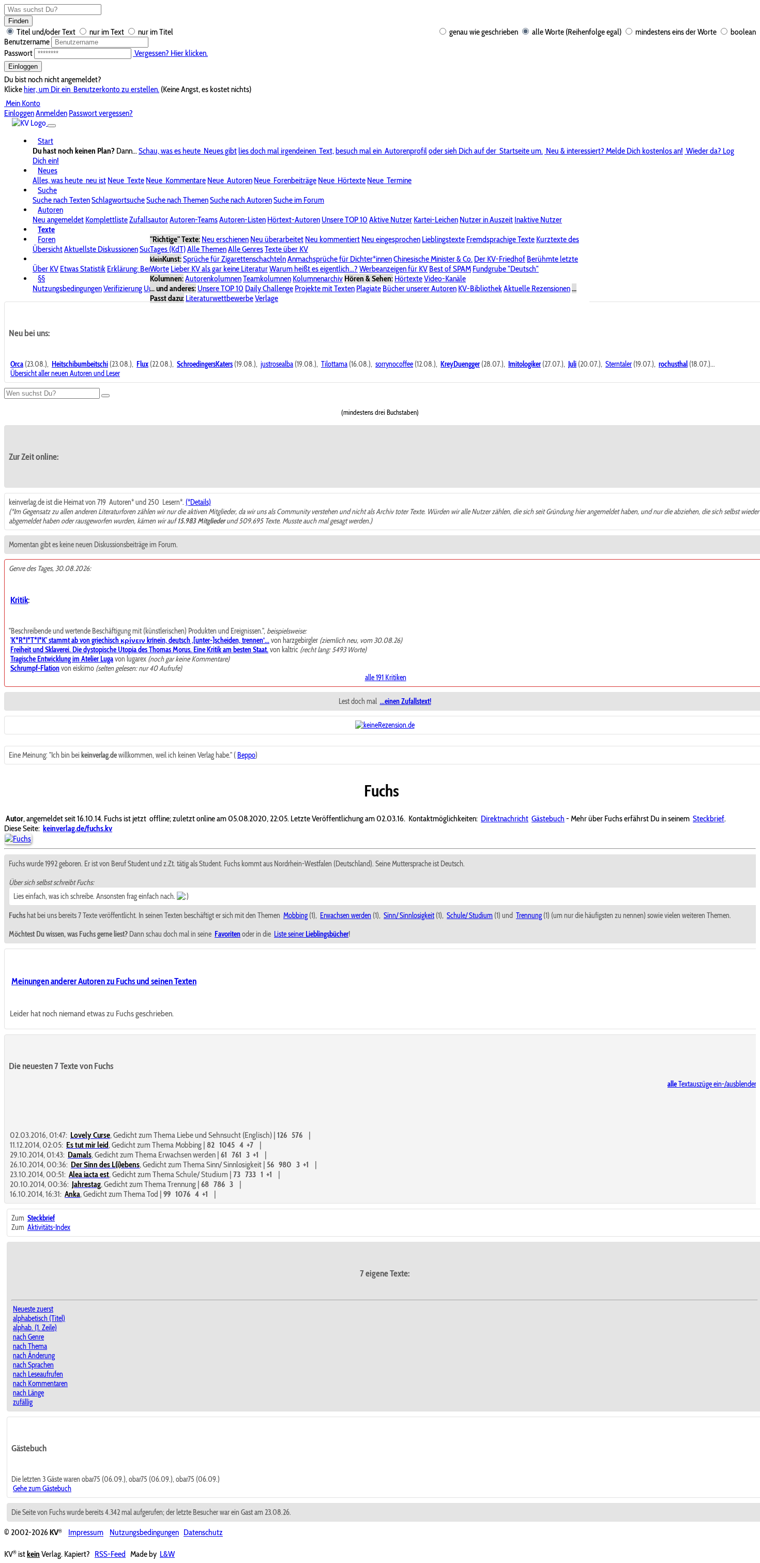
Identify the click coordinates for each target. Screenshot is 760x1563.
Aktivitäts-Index (48, 1227)
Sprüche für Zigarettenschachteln (234, 259)
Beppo (246, 755)
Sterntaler (618, 364)
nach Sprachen (33, 1365)
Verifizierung (122, 288)
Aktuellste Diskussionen (101, 249)
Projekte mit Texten (325, 288)
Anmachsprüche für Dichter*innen (339, 259)
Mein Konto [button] (22, 103)
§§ (41, 278)
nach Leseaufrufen (38, 1374)
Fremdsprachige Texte (500, 239)
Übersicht (48, 249)
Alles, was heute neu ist (69, 180)
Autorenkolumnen (213, 278)
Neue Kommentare (176, 180)
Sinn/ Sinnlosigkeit (409, 915)
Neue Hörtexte (342, 180)
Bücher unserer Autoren (420, 288)
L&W (167, 1554)
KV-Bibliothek (480, 288)
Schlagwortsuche (118, 200)
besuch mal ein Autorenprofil (381, 151)
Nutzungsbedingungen (67, 288)
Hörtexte (408, 278)
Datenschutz (203, 1533)
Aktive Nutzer (390, 219)
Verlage (266, 298)
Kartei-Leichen (436, 219)
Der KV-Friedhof (499, 259)
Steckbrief (708, 818)
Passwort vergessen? (101, 113)
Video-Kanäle (445, 278)
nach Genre (28, 1337)
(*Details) (198, 502)
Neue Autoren (229, 180)
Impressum (85, 1533)
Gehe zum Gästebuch (42, 1488)
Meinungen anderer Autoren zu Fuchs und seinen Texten (103, 980)
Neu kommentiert (332, 239)
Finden (18, 21)
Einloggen (23, 66)
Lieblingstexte (443, 239)
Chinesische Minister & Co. (433, 259)
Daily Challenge (269, 288)
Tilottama (334, 364)
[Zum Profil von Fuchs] (18, 839)
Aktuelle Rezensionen (537, 288)
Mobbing (295, 915)
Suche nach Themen (177, 200)
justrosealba (277, 364)
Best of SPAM (450, 269)
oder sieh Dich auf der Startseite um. (486, 151)
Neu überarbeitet (276, 239)
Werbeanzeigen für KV (393, 269)
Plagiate (368, 288)
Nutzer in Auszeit (486, 219)
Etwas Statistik (82, 269)
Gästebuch (548, 818)
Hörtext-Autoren (293, 219)
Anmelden (51, 113)
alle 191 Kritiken (385, 677)
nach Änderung (34, 1355)
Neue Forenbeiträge (285, 180)
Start (45, 141)
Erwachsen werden (345, 915)
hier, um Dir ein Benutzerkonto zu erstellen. (91, 89)
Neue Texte (126, 180)
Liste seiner (311, 934)
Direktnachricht (504, 818)
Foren (46, 239)
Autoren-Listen (242, 219)
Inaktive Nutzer (538, 219)
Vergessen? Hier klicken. (170, 53)
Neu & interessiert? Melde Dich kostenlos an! (613, 151)
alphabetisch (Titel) (39, 1318)
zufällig (23, 1402)
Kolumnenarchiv (318, 278)
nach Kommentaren (40, 1383)
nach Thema (30, 1346)
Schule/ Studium (470, 915)
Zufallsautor (148, 219)
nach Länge (28, 1392)
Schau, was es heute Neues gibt (188, 151)
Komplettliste (106, 219)
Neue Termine (389, 180)
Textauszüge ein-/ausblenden (712, 1084)
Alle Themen (206, 249)
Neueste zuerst (33, 1309)
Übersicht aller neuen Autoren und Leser (65, 373)
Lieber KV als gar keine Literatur (219, 269)
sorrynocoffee (394, 364)
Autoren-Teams (194, 219)
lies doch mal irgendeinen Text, (286, 151)
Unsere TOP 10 (345, 219)
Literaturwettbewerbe (219, 298)
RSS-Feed (110, 1554)
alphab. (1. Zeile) (35, 1327)
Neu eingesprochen (390, 239)
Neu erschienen (225, 239)
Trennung (529, 915)
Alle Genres (245, 249)
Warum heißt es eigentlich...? (313, 269)
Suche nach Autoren (241, 200)
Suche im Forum (298, 200)
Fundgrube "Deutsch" (506, 269)
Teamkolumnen (267, 278)
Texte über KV (286, 249)
